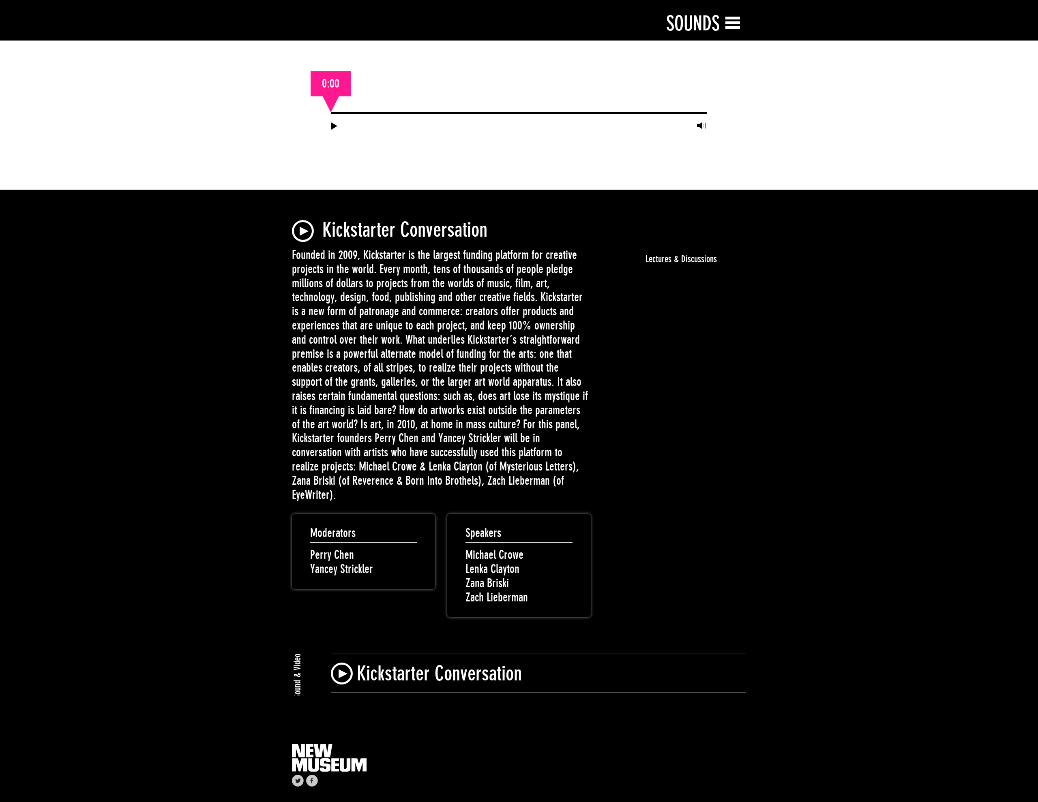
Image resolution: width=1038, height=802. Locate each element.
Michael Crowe (494, 555)
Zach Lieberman (496, 597)
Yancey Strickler (341, 569)
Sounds (693, 23)
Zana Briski (487, 583)
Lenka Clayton (492, 569)
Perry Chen (332, 555)
